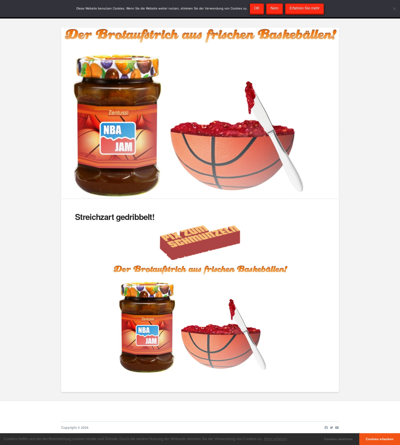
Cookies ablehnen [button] (338, 439)
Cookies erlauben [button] (380, 439)
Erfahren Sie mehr (304, 8)
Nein (274, 8)
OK (256, 8)
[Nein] (394, 8)
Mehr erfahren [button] (275, 439)
